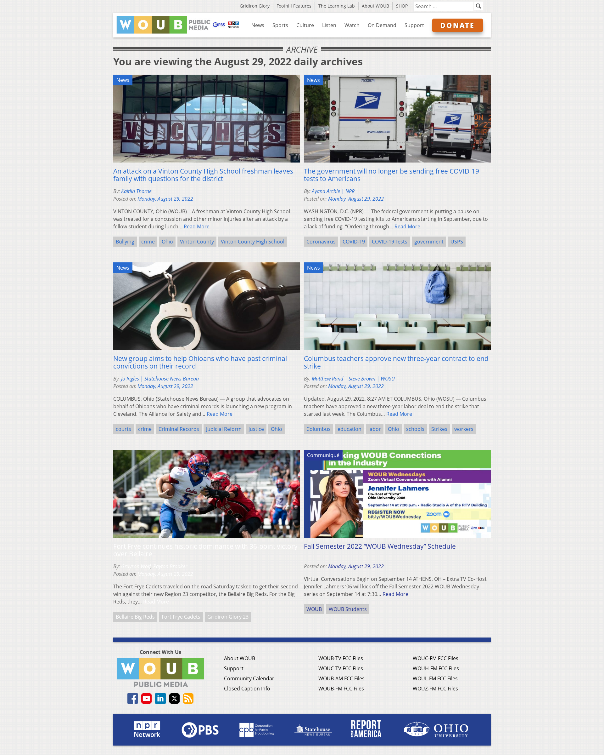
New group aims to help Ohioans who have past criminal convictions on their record (200, 362)
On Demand (382, 25)
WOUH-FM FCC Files (436, 668)
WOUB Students (348, 609)
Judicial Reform (224, 429)
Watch (352, 25)
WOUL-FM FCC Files (435, 678)
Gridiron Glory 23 (228, 616)
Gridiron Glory (255, 6)
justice (256, 429)
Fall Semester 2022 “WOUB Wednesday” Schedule (380, 546)
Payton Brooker (170, 566)
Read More (197, 226)
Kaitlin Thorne (136, 191)
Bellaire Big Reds (135, 616)
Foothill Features (294, 6)
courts (123, 429)
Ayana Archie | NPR (333, 191)
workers (463, 429)
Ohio (167, 241)
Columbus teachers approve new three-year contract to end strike (396, 362)
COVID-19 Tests (389, 241)
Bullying (125, 241)
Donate (457, 25)
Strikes (439, 429)
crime (148, 241)
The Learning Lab (336, 6)
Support (414, 25)
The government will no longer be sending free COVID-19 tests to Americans (391, 174)
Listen (329, 25)
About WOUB (375, 6)
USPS (456, 241)
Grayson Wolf (136, 566)
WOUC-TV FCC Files (340, 668)
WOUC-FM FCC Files (435, 658)
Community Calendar (249, 678)
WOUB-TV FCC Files (340, 658)
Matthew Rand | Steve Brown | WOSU (353, 378)
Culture (305, 25)
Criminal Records (179, 429)
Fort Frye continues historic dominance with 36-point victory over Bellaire (205, 550)
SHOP (402, 6)
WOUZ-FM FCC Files (435, 688)
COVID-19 (354, 241)
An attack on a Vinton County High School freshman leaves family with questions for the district (203, 174)
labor (374, 429)
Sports (280, 25)
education (349, 429)
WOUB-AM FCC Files (341, 678)
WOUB (314, 609)
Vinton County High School (252, 241)
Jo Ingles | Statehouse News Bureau (160, 378)
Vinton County (197, 241)
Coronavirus (321, 241)
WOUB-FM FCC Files (341, 688)
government (429, 241)
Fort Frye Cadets (181, 616)
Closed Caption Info (247, 688)
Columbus (318, 429)
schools (415, 429)
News (257, 25)
